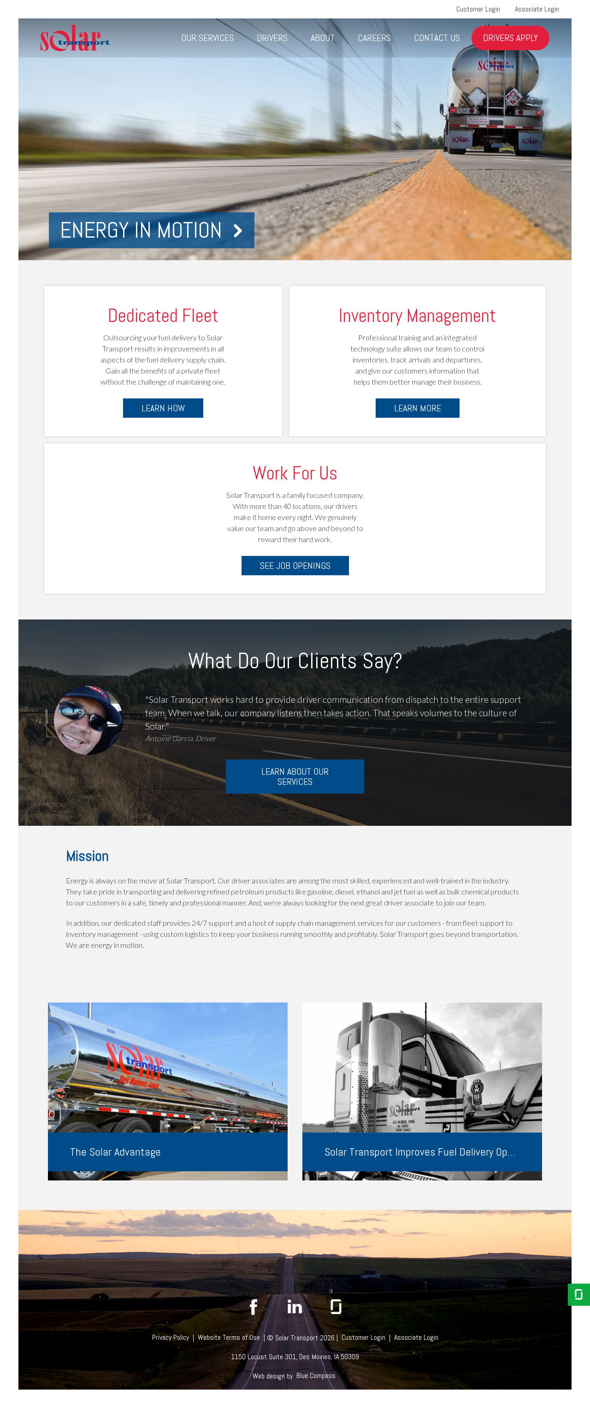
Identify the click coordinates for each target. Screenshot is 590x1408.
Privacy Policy (170, 1337)
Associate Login (537, 9)
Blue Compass (316, 1375)
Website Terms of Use (229, 1337)
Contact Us (437, 38)
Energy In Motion (141, 230)
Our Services (207, 38)
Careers (374, 38)
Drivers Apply (510, 38)
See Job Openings (295, 566)
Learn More (417, 408)
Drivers (272, 38)
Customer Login (478, 9)
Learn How (163, 408)
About (323, 38)
